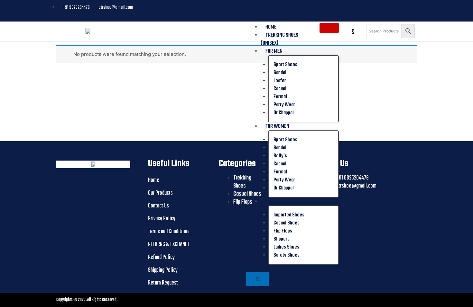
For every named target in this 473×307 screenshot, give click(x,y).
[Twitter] (404, 7)
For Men (274, 51)
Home (270, 27)
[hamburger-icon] (329, 28)
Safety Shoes (287, 255)
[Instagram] (411, 7)
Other (271, 201)
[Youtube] (397, 7)
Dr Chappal (284, 113)
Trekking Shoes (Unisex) (279, 39)
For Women (277, 126)
